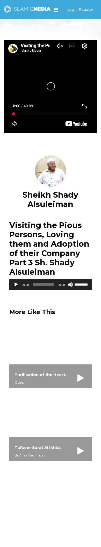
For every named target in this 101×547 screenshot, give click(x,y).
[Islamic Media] (27, 9)
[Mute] (70, 284)
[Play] (16, 284)
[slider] (82, 284)
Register (86, 9)
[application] (50, 284)
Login (72, 9)
